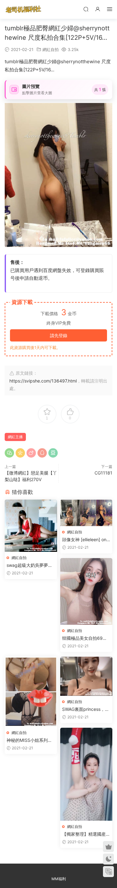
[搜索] (86, 9)
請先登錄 (58, 335)
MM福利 (58, 878)
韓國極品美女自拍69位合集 (84, 638)
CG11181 (103, 472)
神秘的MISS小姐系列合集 (29, 740)
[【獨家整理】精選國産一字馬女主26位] (86, 774)
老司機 (23, 9)
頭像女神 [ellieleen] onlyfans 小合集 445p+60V (86, 540)
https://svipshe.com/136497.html (43, 380)
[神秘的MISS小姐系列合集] (31, 691)
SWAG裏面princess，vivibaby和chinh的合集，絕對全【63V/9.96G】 (85, 709)
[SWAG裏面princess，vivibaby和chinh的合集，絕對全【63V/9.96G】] (86, 676)
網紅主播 (15, 436)
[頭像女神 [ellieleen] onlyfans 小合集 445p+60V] (86, 513)
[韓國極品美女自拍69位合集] (86, 591)
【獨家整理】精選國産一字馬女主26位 (86, 834)
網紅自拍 (50, 49)
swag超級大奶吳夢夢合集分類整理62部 (29, 565)
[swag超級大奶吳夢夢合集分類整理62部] (31, 526)
